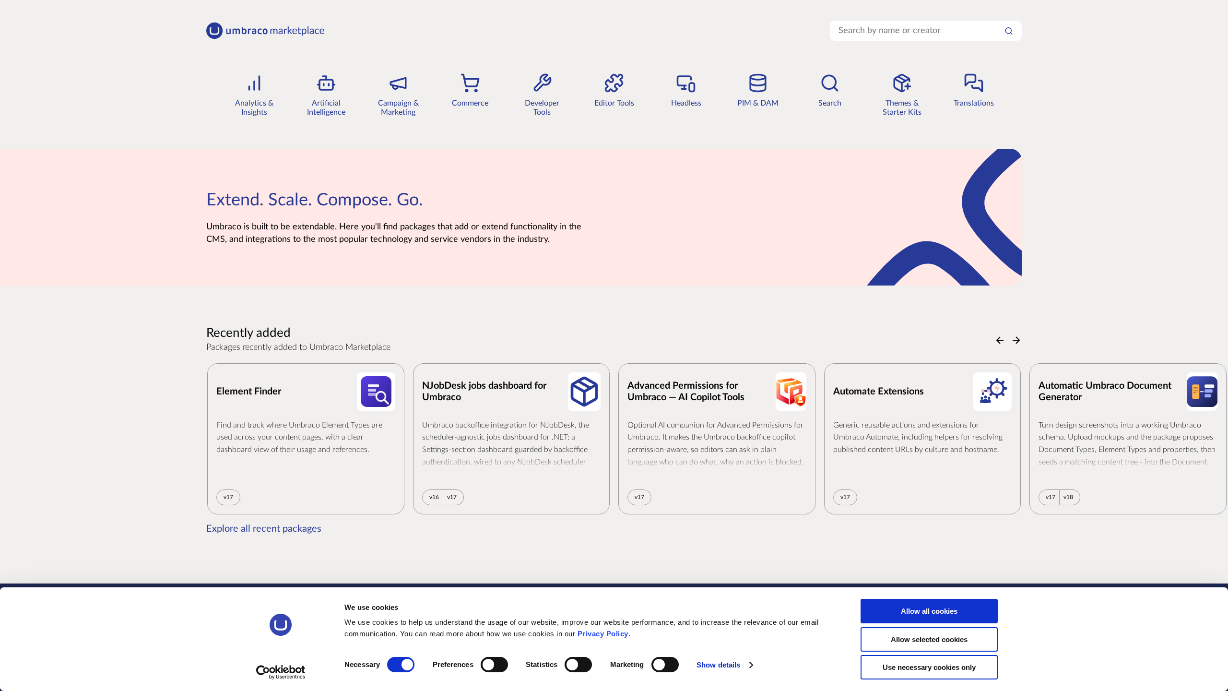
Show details (718, 665)
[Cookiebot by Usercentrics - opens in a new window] (281, 672)
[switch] (494, 664)
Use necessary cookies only (929, 667)
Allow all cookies (929, 611)
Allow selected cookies (929, 639)
